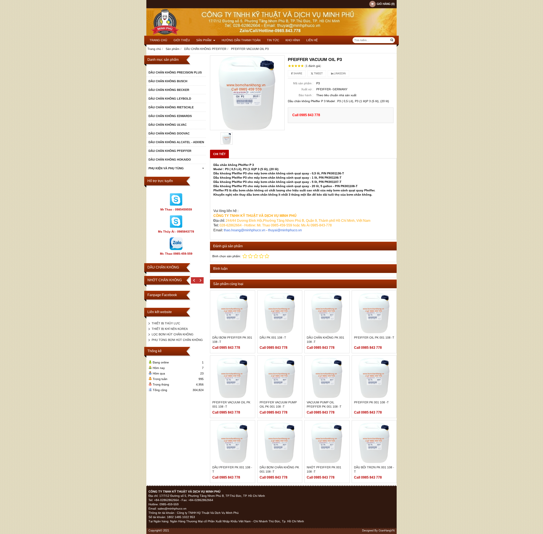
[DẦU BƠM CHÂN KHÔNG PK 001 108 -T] (280, 442)
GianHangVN (387, 530)
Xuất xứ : (307, 89)
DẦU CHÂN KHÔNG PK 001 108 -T (325, 339)
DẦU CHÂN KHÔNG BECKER (168, 90)
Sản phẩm (204, 40)
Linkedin (339, 73)
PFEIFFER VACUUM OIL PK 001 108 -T (231, 404)
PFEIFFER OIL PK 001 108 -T (374, 337)
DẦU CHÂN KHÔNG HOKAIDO (169, 159)
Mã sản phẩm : (303, 83)
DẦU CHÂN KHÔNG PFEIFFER (169, 151)
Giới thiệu (182, 40)
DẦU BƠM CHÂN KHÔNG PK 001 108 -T (279, 469)
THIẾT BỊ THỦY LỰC (166, 323)
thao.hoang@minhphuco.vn (244, 230)
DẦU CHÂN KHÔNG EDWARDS (170, 116)
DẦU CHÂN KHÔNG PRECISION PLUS (175, 72)
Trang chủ (158, 40)
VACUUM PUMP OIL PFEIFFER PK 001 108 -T (324, 404)
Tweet (318, 73)
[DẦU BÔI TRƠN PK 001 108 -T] (374, 442)
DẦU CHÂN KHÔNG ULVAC (167, 124)
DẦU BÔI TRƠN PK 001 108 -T (374, 469)
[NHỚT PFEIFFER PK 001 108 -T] (327, 442)
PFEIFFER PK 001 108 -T (371, 402)
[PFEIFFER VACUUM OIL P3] (247, 93)
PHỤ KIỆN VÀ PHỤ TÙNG (166, 168)
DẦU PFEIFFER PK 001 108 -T (232, 469)
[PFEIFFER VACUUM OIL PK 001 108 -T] (232, 378)
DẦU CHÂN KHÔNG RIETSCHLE (171, 107)
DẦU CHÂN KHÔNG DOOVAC (169, 133)
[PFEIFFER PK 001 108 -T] (374, 378)
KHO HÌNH (292, 40)
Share (297, 73)
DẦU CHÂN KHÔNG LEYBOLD (169, 98)
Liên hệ (312, 40)
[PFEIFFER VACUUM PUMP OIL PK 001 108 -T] (280, 378)
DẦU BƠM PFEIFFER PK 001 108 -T (232, 339)
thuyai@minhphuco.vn (285, 230)
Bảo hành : (306, 95)
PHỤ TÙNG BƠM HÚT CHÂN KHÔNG (177, 340)
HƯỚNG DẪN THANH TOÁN (241, 40)
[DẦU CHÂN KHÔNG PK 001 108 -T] (327, 313)
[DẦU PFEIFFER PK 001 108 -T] (232, 442)
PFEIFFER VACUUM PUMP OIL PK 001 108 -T (278, 404)
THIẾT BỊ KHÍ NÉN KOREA (170, 329)
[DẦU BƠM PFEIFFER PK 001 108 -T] (232, 313)
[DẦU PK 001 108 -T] (280, 313)
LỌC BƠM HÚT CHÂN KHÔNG (172, 334)
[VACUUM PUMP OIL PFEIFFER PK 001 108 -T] (327, 378)
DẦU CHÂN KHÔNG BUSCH (167, 81)
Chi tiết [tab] (219, 154)
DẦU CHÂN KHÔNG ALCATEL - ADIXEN (176, 142)
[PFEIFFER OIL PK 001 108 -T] (374, 313)
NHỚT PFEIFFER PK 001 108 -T (324, 469)
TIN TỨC (273, 40)
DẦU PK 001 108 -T (273, 337)
